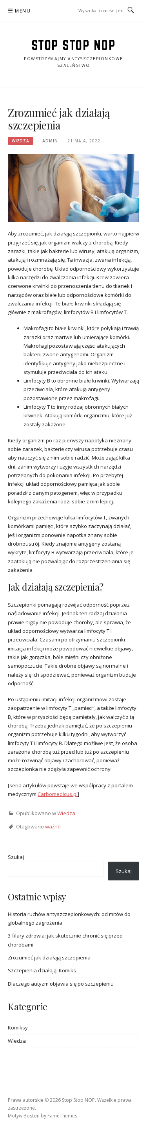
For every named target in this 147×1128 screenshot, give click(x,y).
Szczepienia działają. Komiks (42, 970)
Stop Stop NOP (73, 45)
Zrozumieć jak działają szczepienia (49, 957)
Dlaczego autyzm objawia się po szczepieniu (61, 983)
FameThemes (62, 1115)
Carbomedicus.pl (58, 794)
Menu (23, 10)
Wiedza (20, 141)
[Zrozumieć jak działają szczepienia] (73, 187)
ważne (53, 826)
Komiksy (18, 1027)
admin (50, 141)
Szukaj (16, 856)
